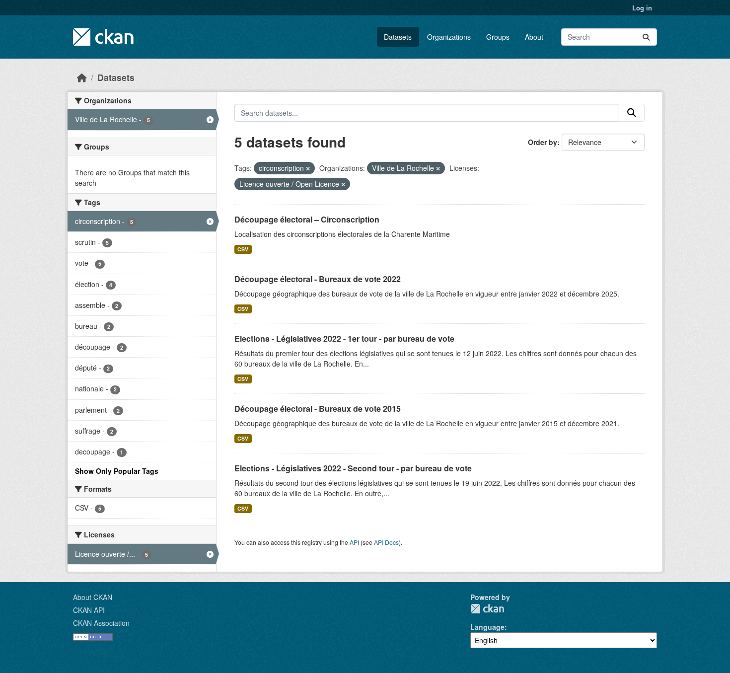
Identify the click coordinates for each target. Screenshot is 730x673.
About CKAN (92, 597)
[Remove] (308, 168)
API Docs (386, 542)
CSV (242, 249)
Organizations (449, 37)
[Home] (82, 77)
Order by (542, 142)
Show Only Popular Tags (116, 471)
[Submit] (646, 37)
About (534, 37)
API (354, 542)
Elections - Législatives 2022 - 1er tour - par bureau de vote (344, 338)
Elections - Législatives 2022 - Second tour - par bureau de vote (353, 468)
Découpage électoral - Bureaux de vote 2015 (317, 408)
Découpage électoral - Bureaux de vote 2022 (317, 279)
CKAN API (89, 610)
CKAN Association (101, 623)
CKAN (487, 608)
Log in (642, 7)
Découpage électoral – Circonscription (306, 219)
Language (487, 627)
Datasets (398, 37)
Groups (498, 37)
